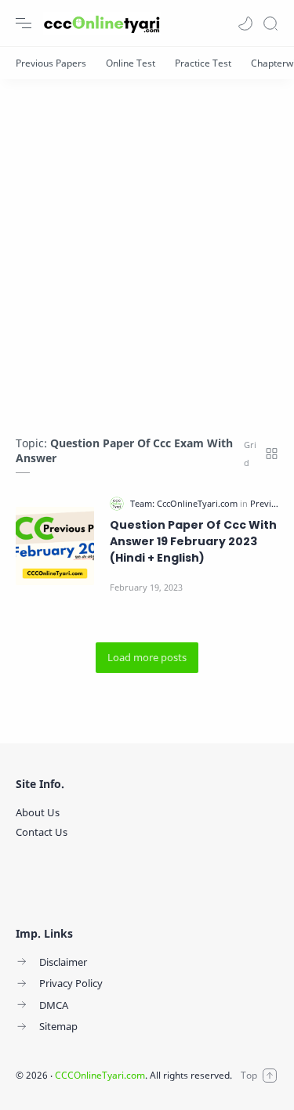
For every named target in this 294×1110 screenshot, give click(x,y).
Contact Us (41, 832)
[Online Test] (130, 63)
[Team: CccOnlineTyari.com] (185, 503)
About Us (38, 812)
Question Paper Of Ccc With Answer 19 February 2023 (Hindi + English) (193, 541)
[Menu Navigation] (23, 23)
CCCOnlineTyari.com (100, 1075)
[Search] (270, 23)
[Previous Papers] (51, 63)
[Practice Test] (203, 63)
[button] (245, 23)
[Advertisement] (147, 249)
